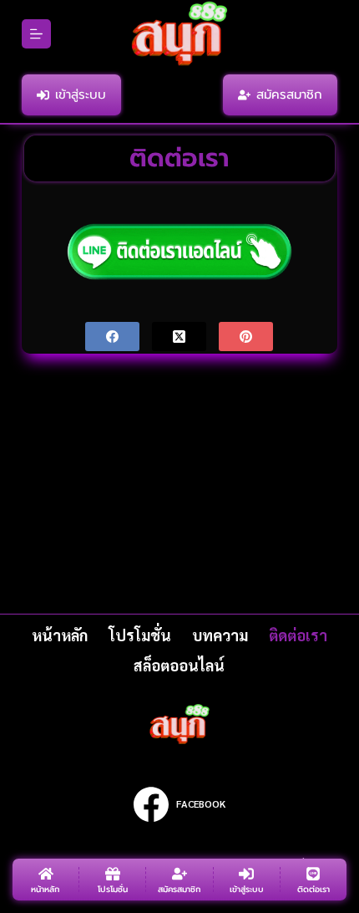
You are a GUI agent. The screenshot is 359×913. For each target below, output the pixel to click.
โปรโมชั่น (140, 635)
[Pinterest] (246, 336)
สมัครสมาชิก (289, 94)
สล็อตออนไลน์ (179, 665)
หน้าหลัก (60, 635)
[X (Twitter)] (179, 336)
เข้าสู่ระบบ (80, 94)
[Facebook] (112, 336)
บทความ (220, 635)
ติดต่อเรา (298, 635)
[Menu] (36, 33)
